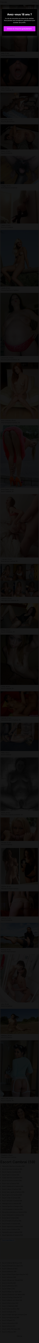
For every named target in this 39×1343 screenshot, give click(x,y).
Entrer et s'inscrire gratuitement (19, 29)
